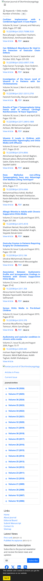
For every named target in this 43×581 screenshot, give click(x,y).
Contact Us (9, 526)
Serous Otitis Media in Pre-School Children (21, 309)
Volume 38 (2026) (16, 388)
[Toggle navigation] (21, 4)
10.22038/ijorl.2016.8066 (17, 152)
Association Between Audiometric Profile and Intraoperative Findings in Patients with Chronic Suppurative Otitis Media (21, 275)
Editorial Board (10, 520)
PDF (23, 41)
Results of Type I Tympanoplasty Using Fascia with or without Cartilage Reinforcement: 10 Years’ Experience (21, 109)
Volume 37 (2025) (16, 394)
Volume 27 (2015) (16, 450)
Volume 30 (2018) (16, 433)
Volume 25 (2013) (16, 461)
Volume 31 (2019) (16, 427)
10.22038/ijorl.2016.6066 (17, 189)
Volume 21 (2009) (16, 484)
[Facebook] (7, 568)
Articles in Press (12, 372)
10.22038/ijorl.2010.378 (16, 320)
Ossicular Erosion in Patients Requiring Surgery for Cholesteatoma (21, 244)
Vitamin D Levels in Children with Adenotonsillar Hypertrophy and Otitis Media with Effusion (21, 140)
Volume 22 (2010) (16, 478)
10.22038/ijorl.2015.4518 (17, 224)
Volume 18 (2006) (16, 501)
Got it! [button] (6, 578)
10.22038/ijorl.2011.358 (16, 288)
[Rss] (25, 568)
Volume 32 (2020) (16, 422)
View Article (8, 41)
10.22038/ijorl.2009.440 (16, 349)
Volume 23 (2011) (16, 473)
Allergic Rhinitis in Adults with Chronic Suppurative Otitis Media (21, 212)
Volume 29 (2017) (16, 439)
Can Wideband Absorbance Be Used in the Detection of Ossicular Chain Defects (21, 50)
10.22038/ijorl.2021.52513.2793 (20, 93)
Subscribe (33, 560)
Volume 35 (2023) (16, 405)
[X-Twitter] (13, 568)
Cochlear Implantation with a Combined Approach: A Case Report (21, 20)
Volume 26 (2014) (16, 456)
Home (6, 514)
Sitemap (7, 529)
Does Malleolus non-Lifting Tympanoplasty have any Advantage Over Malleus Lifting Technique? (21, 177)
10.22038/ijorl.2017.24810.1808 (20, 121)
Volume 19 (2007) (16, 495)
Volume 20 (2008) (16, 489)
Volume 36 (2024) (16, 399)
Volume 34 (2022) (16, 411)
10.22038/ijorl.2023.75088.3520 (20, 31)
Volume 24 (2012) (16, 467)
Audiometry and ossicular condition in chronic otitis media (21, 338)
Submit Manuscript (12, 523)
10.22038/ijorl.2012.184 (16, 255)
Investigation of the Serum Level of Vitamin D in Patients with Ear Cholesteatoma (21, 81)
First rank (8, 537)
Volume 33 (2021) (16, 416)
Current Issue (11, 377)
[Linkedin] (19, 568)
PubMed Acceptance (13, 540)
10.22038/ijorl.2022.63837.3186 (20, 62)
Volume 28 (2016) (16, 444)
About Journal (10, 517)
